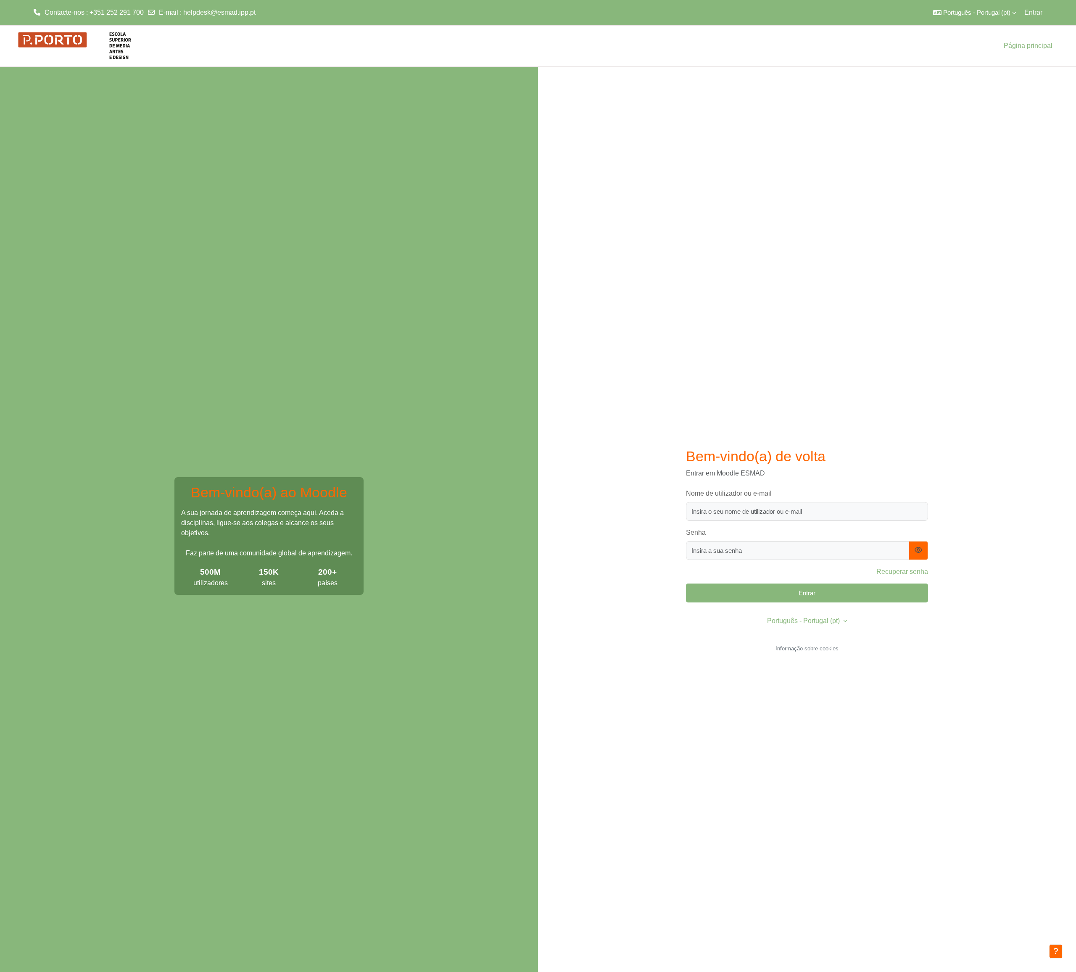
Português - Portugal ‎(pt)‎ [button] (804, 620)
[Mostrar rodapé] (1056, 951)
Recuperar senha (902, 571)
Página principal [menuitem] (1028, 45)
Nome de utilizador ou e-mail (729, 493)
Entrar (1033, 12)
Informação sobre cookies (807, 648)
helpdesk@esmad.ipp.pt (219, 12)
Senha (696, 532)
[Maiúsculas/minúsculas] (918, 550)
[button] (974, 12)
